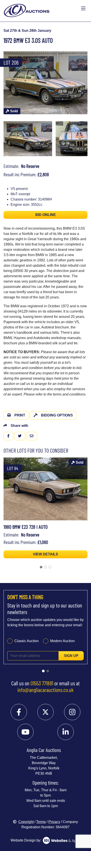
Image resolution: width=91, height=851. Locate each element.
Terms (41, 822)
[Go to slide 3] (50, 567)
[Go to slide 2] (45, 567)
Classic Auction (26, 641)
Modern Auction (62, 641)
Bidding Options (57, 415)
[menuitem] (28, 138)
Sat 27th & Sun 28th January (27, 30)
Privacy (54, 822)
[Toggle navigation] (83, 8)
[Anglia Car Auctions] (41, 8)
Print (19, 415)
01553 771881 (41, 683)
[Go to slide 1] (41, 567)
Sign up (71, 656)
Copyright (26, 822)
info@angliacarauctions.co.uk (45, 689)
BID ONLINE (45, 215)
